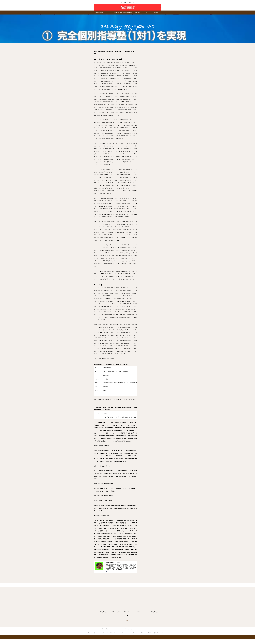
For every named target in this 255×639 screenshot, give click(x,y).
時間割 (96, 632)
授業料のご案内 (90, 632)
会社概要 (156, 12)
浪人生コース (165, 632)
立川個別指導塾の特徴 (104, 632)
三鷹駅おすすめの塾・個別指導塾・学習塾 (116, 536)
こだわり (108, 12)
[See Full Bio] (122, 569)
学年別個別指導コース (126, 632)
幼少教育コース (136, 632)
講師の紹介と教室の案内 (115, 632)
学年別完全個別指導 (118, 12)
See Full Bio (119, 569)
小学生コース (144, 632)
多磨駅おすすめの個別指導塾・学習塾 (119, 546)
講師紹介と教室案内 (127, 12)
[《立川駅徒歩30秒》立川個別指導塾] (127, 7)
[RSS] (160, 7)
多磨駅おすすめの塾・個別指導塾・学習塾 (116, 538)
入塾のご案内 (137, 12)
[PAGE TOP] (127, 585)
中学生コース (151, 632)
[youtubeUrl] (106, 571)
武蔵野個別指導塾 (99, 12)
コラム (146, 12)
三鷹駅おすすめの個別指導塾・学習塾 (114, 549)
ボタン (127, 620)
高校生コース (158, 632)
